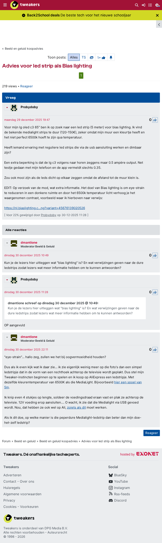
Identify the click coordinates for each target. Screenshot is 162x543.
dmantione (29, 242)
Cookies (9, 506)
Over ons (27, 481)
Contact (9, 481)
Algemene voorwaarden (22, 494)
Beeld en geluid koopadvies (24, 48)
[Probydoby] (14, 108)
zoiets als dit (76, 407)
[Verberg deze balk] (157, 15)
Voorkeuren (29, 506)
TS (84, 57)
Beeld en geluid (25, 441)
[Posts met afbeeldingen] (91, 57)
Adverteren (12, 475)
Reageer (26, 86)
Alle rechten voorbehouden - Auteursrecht (35, 532)
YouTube (121, 481)
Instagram (122, 488)
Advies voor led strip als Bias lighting (106, 441)
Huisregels (11, 488)
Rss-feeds (122, 494)
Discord (120, 500)
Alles (74, 57)
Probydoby (29, 107)
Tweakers (10, 528)
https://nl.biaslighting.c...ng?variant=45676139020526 (44, 208)
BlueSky (120, 475)
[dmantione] (14, 243)
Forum (6, 441)
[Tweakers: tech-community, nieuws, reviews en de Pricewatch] (24, 5)
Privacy (9, 500)
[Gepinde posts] (111, 57)
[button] (5, 5)
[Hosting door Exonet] (139, 455)
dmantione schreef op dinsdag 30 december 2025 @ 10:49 (53, 303)
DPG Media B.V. (56, 528)
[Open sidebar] (159, 24)
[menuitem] (136, 5)
